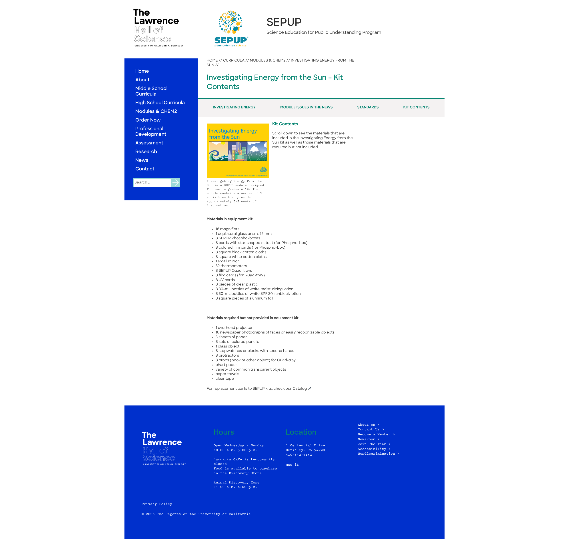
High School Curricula (160, 103)
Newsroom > (369, 439)
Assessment (149, 143)
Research (146, 152)
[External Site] (161, 28)
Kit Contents (416, 107)
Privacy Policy (157, 504)
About (142, 80)
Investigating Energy (234, 107)
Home (142, 71)
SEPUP (284, 23)
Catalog (300, 389)
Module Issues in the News (306, 107)
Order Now (148, 120)
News (141, 160)
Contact (144, 169)
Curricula (234, 60)
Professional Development (150, 132)
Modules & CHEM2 (156, 112)
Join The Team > (374, 444)
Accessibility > (374, 449)
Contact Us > (371, 429)
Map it (292, 465)
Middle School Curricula (151, 92)
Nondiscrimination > (378, 453)
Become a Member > (376, 434)
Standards (368, 107)
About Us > (369, 425)
